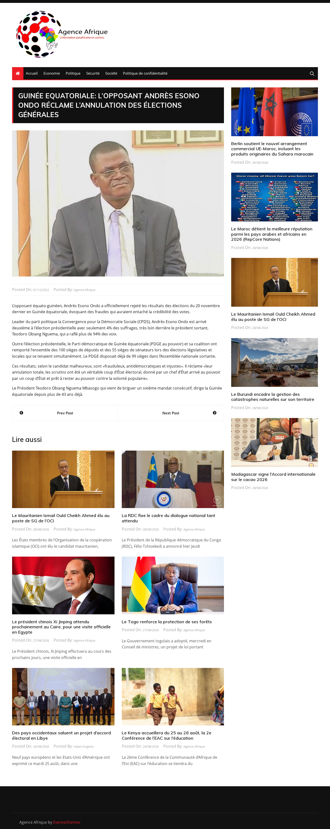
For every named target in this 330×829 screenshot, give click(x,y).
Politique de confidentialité (145, 73)
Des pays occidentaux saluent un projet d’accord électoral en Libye (61, 735)
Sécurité (93, 73)
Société (111, 73)
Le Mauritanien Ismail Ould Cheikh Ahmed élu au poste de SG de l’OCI (60, 518)
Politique (73, 73)
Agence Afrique (84, 290)
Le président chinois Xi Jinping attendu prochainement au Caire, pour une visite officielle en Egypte (61, 627)
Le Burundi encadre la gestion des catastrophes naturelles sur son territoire (272, 396)
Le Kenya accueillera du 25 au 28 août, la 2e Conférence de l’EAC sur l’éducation (166, 735)
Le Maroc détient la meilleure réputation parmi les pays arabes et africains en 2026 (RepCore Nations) (271, 234)
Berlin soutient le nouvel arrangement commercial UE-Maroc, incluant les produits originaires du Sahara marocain (272, 149)
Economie (51, 73)
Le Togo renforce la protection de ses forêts (167, 621)
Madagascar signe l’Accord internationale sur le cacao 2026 (273, 476)
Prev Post (65, 413)
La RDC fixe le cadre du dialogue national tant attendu (168, 518)
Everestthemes (66, 822)
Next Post (170, 413)
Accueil (32, 73)
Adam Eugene (83, 746)
